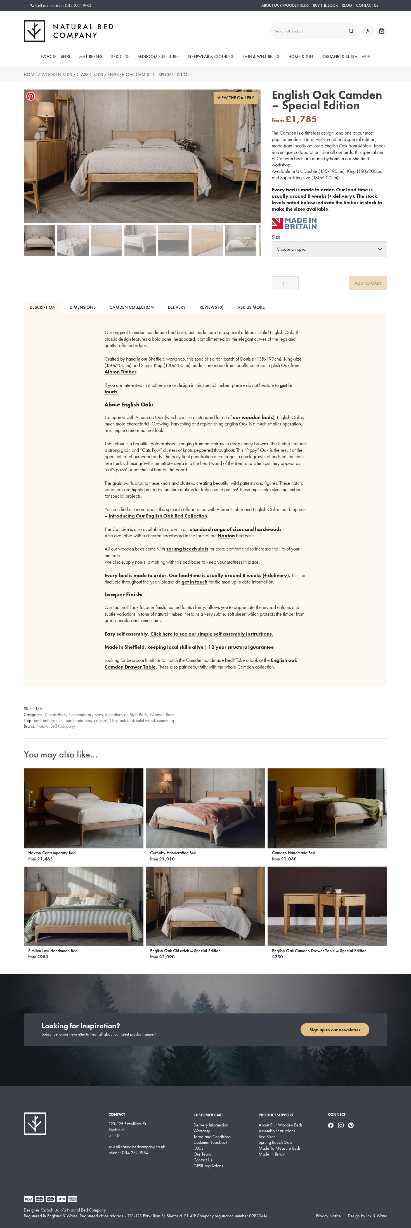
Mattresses (90, 56)
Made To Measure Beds (280, 1148)
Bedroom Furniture (158, 56)
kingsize (100, 720)
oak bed (127, 720)
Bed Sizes (267, 1137)
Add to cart (368, 283)
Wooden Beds (55, 56)
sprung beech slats (187, 548)
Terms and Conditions (212, 1137)
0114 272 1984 (78, 5)
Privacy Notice (328, 1216)
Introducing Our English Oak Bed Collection (157, 515)
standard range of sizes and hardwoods (236, 529)
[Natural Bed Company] (68, 31)
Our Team (202, 1154)
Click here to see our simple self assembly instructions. (211, 634)
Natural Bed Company (55, 726)
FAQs (198, 1148)
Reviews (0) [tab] (211, 307)
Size (276, 237)
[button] (236, 98)
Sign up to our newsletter (335, 1030)
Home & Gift (301, 56)
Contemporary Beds (85, 714)
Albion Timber (120, 371)
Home (30, 74)
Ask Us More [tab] (251, 307)
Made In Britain (272, 1154)
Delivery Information (210, 1125)
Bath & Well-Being (261, 56)
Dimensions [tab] (83, 307)
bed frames (52, 720)
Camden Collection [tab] (132, 307)
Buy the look (325, 5)
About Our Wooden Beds (285, 5)
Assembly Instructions (277, 1131)
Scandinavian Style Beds (126, 714)
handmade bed (78, 720)
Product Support (276, 1115)
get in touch (194, 581)
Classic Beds (90, 74)
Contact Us (367, 5)
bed (37, 720)
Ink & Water (376, 1216)
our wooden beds (253, 417)
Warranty (201, 1131)
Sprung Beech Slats (275, 1142)
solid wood (145, 720)
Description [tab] (43, 307)
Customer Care (208, 1115)
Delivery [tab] (177, 307)
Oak (113, 720)
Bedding (120, 56)
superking (165, 720)
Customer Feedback (210, 1142)
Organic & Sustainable (346, 56)
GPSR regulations (208, 1166)
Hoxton (226, 535)
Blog (347, 5)
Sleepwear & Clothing (210, 56)
